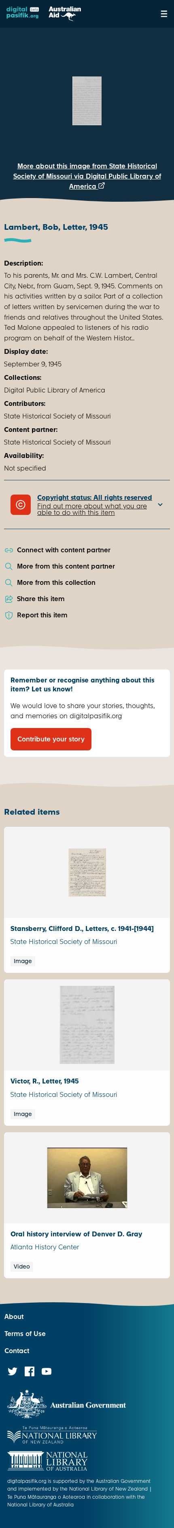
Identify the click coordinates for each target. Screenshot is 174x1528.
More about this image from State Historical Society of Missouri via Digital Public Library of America (87, 176)
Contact (16, 1351)
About (13, 1316)
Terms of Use (25, 1334)
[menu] (164, 13)
